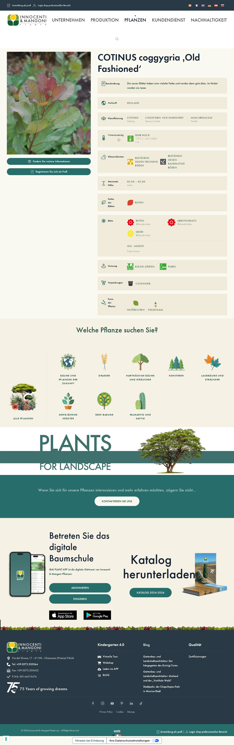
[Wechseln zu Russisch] (222, 5)
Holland (133, 103)
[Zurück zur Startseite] (27, 20)
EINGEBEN (80, 599)
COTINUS (133, 117)
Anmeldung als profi (21, 5)
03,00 (131, 181)
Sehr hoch (142, 135)
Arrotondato (187, 220)
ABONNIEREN (80, 588)
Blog (146, 644)
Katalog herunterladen (159, 566)
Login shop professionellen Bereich (54, 5)
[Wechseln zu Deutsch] (209, 5)
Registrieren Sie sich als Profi (51, 171)
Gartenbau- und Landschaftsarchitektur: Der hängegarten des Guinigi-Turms (160, 661)
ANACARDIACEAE (202, 117)
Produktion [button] (105, 20)
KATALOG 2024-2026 (150, 592)
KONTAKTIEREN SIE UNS (117, 501)
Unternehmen (68, 20)
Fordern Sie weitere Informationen (51, 161)
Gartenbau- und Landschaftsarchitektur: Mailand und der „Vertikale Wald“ (160, 676)
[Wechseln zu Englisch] (203, 5)
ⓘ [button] (119, 140)
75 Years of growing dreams (43, 688)
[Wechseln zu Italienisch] (190, 5)
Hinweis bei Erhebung (89, 740)
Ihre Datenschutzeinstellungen (129, 740)
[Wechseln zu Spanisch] (216, 5)
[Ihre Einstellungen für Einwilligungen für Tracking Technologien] (6, 739)
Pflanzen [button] (135, 20)
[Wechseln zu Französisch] (196, 5)
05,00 (141, 181)
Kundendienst (168, 20)
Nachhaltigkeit (209, 20)
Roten (140, 220)
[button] (117, 39)
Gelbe (140, 231)
